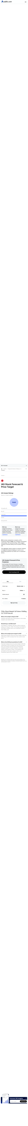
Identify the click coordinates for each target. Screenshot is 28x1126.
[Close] (26, 1098)
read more (4, 534)
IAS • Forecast (4, 465)
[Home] (7, 2)
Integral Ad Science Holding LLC (14, 468)
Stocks (5, 468)
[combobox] (21, 586)
